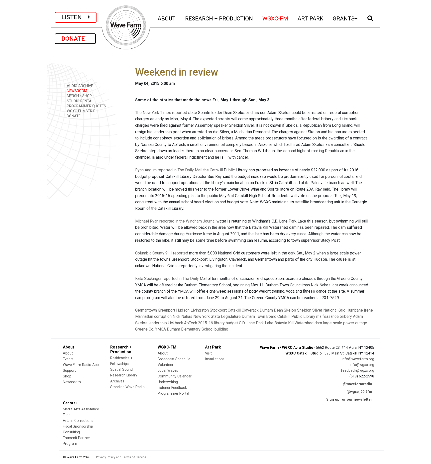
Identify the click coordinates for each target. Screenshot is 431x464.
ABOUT (167, 18)
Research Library (123, 375)
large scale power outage (345, 323)
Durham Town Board (259, 316)
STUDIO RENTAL (79, 101)
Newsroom (72, 382)
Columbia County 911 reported (161, 253)
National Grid (334, 310)
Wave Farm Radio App (81, 365)
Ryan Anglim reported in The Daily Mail (168, 170)
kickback (175, 323)
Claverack (250, 310)
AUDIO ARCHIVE (79, 86)
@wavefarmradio (357, 384)
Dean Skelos (285, 310)
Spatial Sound (121, 369)
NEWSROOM (76, 91)
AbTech (190, 323)
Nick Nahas (182, 316)
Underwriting (168, 382)
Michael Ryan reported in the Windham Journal (175, 221)
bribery (346, 316)
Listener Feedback (172, 388)
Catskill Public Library (296, 316)
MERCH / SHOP (79, 96)
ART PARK (310, 18)
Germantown (146, 310)
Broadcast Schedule (174, 359)
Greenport (166, 310)
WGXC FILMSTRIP (81, 111)
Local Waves (168, 370)
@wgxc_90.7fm (359, 392)
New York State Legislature (217, 316)
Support (69, 370)
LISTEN (74, 17)
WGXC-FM (275, 18)
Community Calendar (175, 376)
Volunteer (165, 365)
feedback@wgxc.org (357, 370)
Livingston (200, 310)
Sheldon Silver (309, 310)
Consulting (71, 432)
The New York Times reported (161, 112)
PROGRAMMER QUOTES (86, 106)
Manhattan (144, 316)
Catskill (234, 310)
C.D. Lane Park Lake (256, 323)
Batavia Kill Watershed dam (298, 323)
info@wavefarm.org (358, 359)
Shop (67, 376)
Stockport (218, 310)
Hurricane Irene (359, 310)
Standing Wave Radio (127, 387)
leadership (157, 323)
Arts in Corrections (78, 421)
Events (68, 359)
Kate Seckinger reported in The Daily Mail (171, 278)
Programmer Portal (173, 393)
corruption (163, 316)
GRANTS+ (345, 18)
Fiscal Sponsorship (78, 426)
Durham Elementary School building (197, 329)
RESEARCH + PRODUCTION (219, 18)
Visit (208, 353)
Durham (266, 310)
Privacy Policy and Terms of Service (121, 457)
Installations (214, 359)
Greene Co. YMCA (150, 329)
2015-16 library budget (218, 323)
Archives (117, 381)
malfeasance (327, 316)
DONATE (75, 38)
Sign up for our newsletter (349, 399)
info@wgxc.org (362, 365)
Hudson (183, 310)
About (68, 353)
